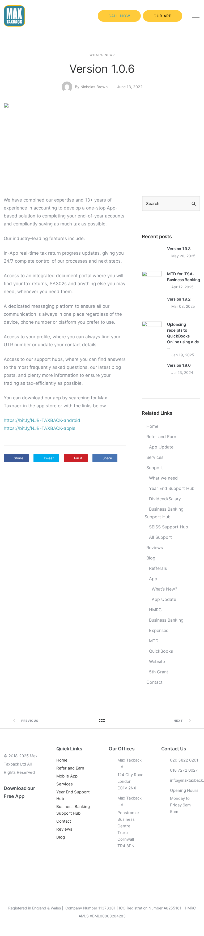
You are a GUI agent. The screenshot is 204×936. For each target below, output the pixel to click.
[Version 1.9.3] (152, 255)
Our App (163, 16)
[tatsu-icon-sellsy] (22, 852)
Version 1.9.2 (178, 299)
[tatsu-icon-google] (14, 852)
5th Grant (158, 671)
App (153, 578)
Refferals (158, 568)
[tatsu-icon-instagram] (14, 847)
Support (154, 467)
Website (157, 661)
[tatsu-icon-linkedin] (23, 847)
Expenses (158, 630)
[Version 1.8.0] (152, 372)
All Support (160, 537)
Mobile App (67, 776)
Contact (154, 682)
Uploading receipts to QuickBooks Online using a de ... (183, 336)
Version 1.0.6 (102, 68)
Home (152, 426)
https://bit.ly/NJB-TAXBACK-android (42, 420)
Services (154, 457)
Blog (150, 558)
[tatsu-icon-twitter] (6, 852)
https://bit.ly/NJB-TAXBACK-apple (39, 428)
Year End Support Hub (171, 488)
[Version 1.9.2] (152, 306)
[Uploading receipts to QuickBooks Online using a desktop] (152, 331)
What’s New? (164, 589)
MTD (154, 640)
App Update (161, 447)
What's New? (102, 55)
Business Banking (166, 620)
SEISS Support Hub (168, 526)
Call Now (119, 16)
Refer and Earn (161, 436)
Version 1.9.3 (179, 248)
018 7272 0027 (184, 770)
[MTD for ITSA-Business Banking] (152, 280)
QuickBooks (161, 651)
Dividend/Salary (165, 498)
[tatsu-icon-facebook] (6, 847)
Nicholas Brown (94, 86)
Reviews (154, 547)
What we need (163, 478)
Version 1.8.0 (179, 365)
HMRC (155, 609)
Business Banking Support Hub (164, 512)
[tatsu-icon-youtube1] (32, 847)
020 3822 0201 (184, 760)
